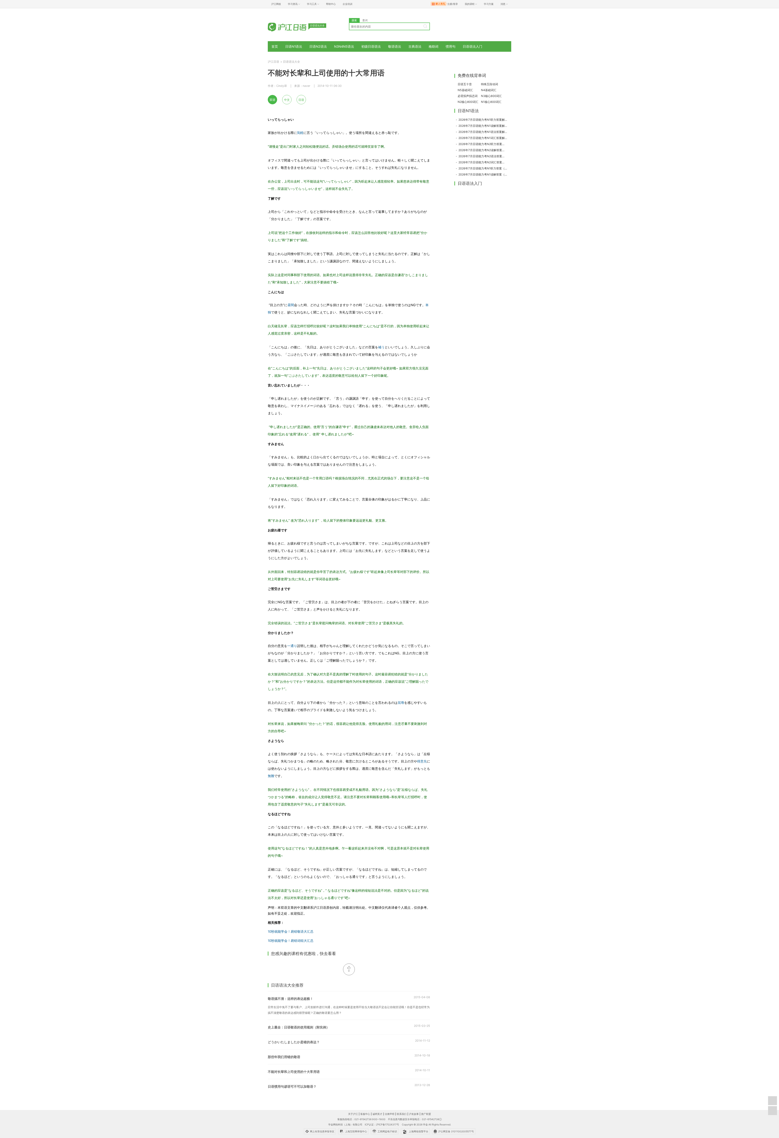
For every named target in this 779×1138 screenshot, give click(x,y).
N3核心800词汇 (491, 96)
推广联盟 (426, 1113)
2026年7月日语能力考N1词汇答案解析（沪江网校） (482, 138)
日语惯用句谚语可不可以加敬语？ (292, 1086)
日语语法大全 (291, 61)
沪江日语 (273, 61)
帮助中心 (331, 3)
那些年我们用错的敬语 (284, 1057)
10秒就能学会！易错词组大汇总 (290, 941)
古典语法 (414, 46)
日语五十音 (465, 84)
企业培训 (347, 3)
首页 (274, 46)
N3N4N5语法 (344, 46)
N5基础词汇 (465, 90)
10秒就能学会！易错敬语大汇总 (290, 931)
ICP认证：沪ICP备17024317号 (382, 1124)
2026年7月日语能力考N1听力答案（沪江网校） (482, 168)
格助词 (433, 46)
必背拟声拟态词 (468, 96)
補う (381, 347)
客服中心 (365, 1113)
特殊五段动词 (489, 84)
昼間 (290, 305)
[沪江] (293, 27)
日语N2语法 (318, 46)
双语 (272, 99)
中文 (287, 99)
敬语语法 (394, 46)
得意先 (422, 761)
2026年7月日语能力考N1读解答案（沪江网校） (482, 174)
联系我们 (402, 1113)
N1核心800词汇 (491, 101)
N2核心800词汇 (468, 101)
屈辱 (401, 703)
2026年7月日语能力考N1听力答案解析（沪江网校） (482, 119)
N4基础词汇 (488, 90)
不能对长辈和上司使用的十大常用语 (294, 1072)
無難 (271, 776)
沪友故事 (414, 1113)
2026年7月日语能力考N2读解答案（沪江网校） (482, 150)
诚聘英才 (377, 1113)
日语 (301, 99)
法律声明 (389, 1113)
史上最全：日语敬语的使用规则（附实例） (298, 1027)
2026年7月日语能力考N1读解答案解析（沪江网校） (482, 125)
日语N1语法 (293, 46)
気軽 (300, 133)
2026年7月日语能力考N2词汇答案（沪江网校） (482, 162)
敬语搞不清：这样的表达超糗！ (290, 999)
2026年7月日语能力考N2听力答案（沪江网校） (482, 144)
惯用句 (450, 46)
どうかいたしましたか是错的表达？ (294, 1042)
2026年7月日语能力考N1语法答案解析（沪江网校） (482, 132)
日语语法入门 (472, 46)
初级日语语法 (371, 46)
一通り (292, 646)
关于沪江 (353, 1113)
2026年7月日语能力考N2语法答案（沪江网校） (482, 156)
